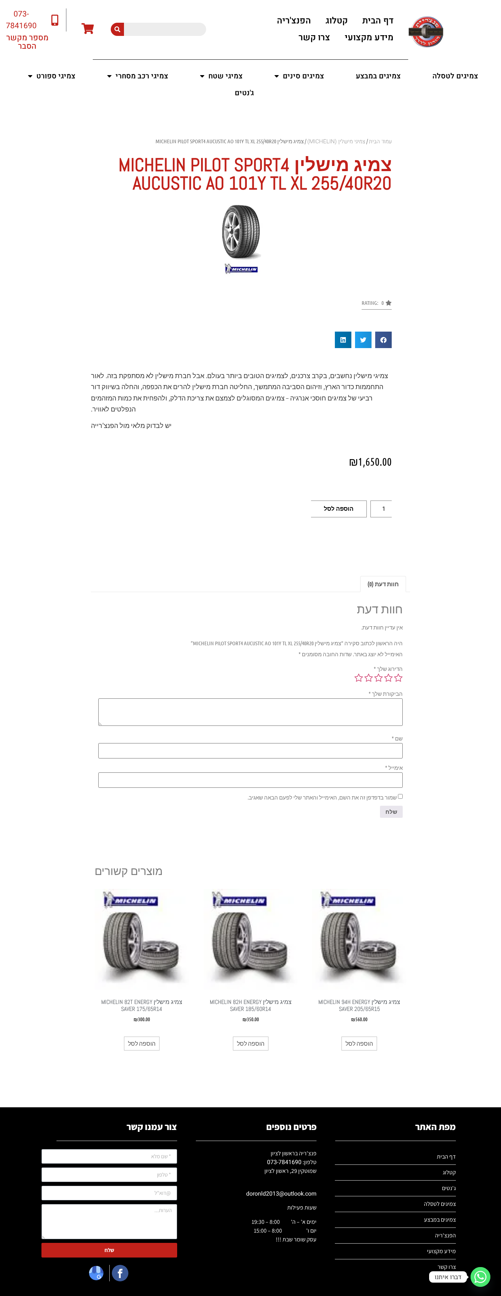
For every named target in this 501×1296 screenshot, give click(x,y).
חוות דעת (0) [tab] (383, 583)
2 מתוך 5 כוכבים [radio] (388, 677)
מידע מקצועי (369, 37)
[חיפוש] (117, 29)
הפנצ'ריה (294, 20)
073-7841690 (284, 1162)
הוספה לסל (339, 509)
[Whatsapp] (480, 1277)
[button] (377, 305)
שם (397, 738)
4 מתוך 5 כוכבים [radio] (368, 677)
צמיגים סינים (303, 76)
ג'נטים (244, 93)
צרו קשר (314, 37)
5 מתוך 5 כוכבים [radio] (358, 677)
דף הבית (378, 20)
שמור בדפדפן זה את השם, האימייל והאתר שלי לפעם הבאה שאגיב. (322, 797)
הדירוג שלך (388, 669)
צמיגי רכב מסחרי (142, 76)
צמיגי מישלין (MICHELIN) (336, 141)
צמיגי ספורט (55, 76)
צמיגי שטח (225, 76)
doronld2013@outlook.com (281, 1193)
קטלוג (337, 20)
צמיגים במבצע (378, 76)
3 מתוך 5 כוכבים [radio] (378, 677)
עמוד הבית (380, 141)
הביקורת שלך (386, 694)
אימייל (394, 768)
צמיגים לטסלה (455, 76)
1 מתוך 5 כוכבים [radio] (398, 677)
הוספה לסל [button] (359, 1043)
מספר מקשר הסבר (27, 42)
